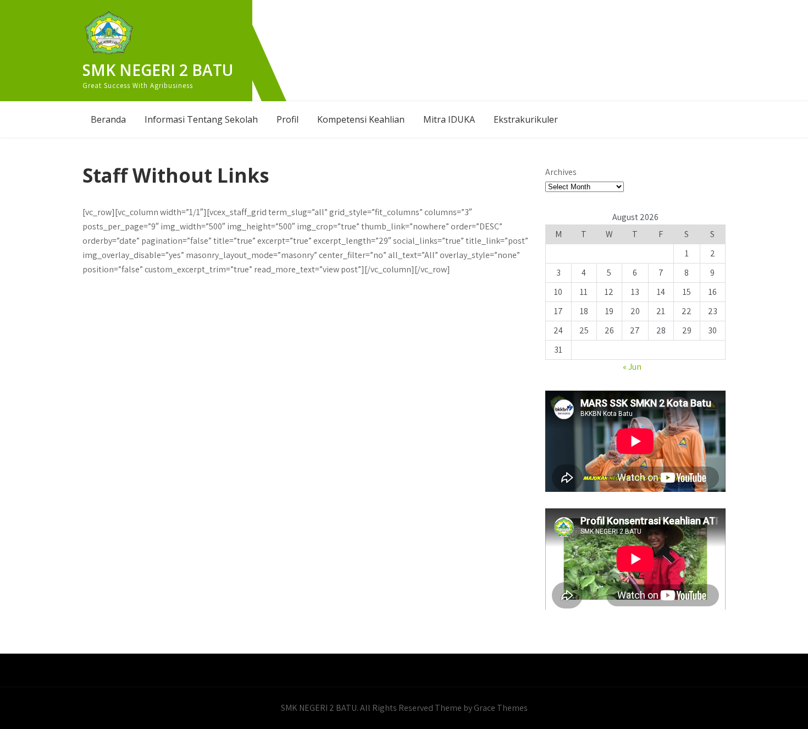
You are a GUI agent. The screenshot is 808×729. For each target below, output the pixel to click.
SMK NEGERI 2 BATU (157, 69)
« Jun (632, 366)
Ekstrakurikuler (526, 119)
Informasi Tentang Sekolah (201, 119)
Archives (561, 172)
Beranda (108, 119)
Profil (287, 119)
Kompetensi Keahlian (361, 119)
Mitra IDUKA (449, 119)
